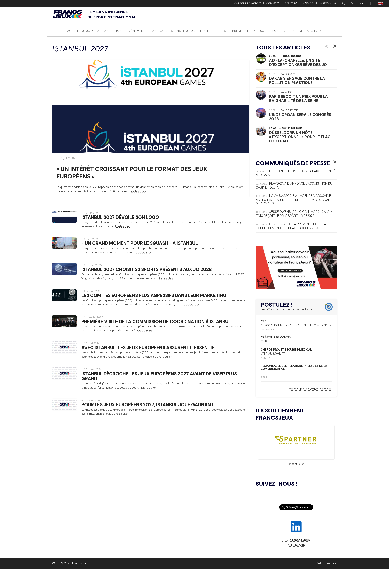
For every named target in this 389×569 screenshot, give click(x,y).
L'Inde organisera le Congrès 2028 (300, 116)
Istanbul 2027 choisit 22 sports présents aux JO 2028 (146, 269)
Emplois (308, 3)
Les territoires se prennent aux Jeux (232, 31)
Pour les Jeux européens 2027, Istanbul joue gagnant (147, 405)
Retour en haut (326, 563)
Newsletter (328, 3)
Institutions (186, 31)
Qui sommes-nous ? (247, 3)
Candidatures (161, 31)
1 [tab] (290, 464)
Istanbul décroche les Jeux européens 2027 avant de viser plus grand (159, 376)
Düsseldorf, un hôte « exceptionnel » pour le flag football (300, 137)
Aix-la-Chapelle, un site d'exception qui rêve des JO (298, 62)
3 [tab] (296, 464)
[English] (380, 3)
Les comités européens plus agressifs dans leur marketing (154, 295)
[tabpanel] (296, 441)
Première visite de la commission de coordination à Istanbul (156, 322)
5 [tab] (303, 464)
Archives (314, 31)
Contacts (272, 3)
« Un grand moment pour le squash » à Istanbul (139, 243)
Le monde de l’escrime (285, 31)
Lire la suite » (138, 191)
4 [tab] (299, 464)
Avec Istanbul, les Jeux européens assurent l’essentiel (149, 348)
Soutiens (291, 3)
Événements (137, 31)
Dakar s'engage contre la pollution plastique (297, 80)
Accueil (73, 31)
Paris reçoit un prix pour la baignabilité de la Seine (298, 98)
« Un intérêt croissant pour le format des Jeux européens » (131, 172)
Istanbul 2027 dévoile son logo (120, 217)
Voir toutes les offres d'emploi (310, 389)
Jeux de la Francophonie (103, 31)
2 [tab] (293, 464)
